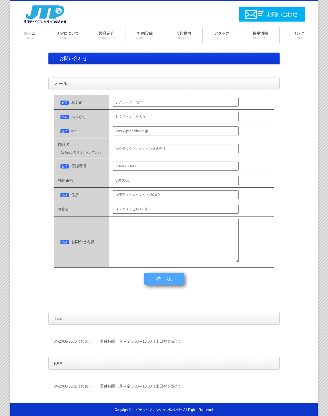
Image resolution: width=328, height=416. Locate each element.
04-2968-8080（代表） (73, 341)
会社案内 (183, 35)
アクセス (222, 35)
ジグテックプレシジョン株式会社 (157, 410)
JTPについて (68, 35)
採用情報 (260, 35)
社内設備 (145, 35)
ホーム (29, 35)
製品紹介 (106, 35)
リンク (298, 35)
